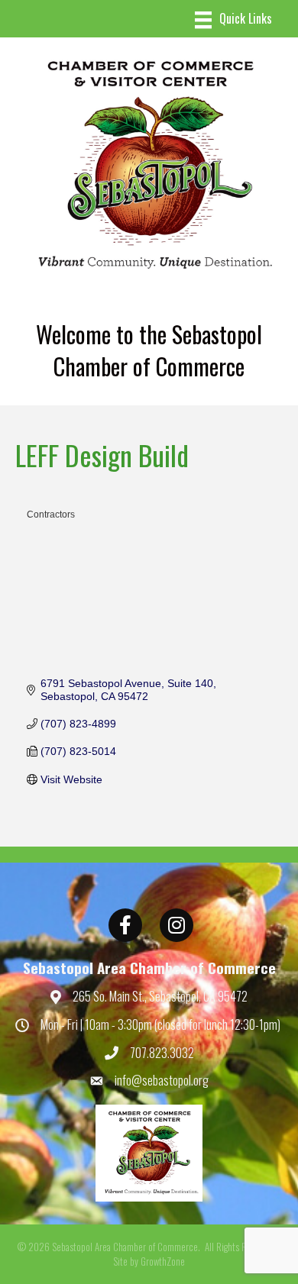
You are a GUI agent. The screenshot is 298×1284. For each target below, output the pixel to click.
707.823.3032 (162, 1053)
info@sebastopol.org (162, 1080)
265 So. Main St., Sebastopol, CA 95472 (160, 996)
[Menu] (233, 20)
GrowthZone (163, 1261)
